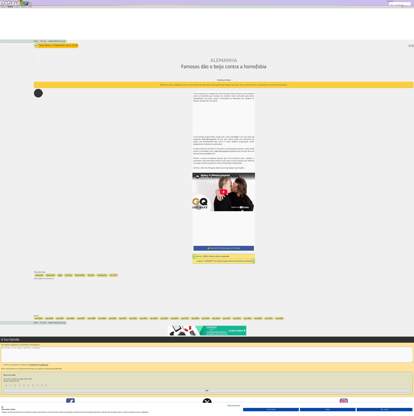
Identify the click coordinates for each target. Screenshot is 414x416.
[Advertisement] (207, 24)
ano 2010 (112, 318)
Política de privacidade (233, 405)
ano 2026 (279, 318)
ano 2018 (195, 318)
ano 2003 (38, 318)
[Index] (16, 41)
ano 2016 (174, 318)
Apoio (17, 7)
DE (412, 6)
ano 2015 (164, 318)
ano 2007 (81, 318)
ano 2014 (153, 318)
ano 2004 (49, 318)
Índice (3, 7)
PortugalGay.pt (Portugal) (224, 80)
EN (405, 6)
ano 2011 (122, 318)
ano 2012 (133, 318)
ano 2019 (205, 318)
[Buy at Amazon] (207, 335)
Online (10, 7)
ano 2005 (59, 318)
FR (410, 6)
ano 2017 (184, 318)
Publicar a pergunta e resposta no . (26, 365)
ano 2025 (268, 318)
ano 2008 (91, 318)
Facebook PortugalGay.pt (38, 365)
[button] (38, 93)
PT (402, 6)
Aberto (24, 7)
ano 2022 (237, 318)
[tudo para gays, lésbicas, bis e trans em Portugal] (21, 3)
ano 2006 (70, 318)
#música (91, 275)
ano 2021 (226, 318)
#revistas (68, 275)
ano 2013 (113, 275)
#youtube (39, 275)
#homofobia (80, 275)
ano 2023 (247, 318)
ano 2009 (102, 318)
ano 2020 (216, 318)
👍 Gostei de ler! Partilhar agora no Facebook (223, 248)
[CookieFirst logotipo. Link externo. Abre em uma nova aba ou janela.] (2, 407)
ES (407, 6)
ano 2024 (258, 318)
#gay (60, 275)
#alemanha (50, 275)
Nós (30, 7)
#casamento (102, 275)
